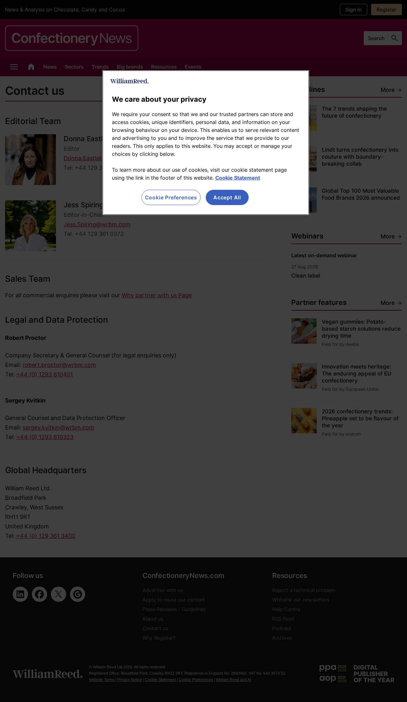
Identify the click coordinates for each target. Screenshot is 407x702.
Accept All (227, 197)
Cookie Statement (237, 178)
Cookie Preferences (171, 197)
